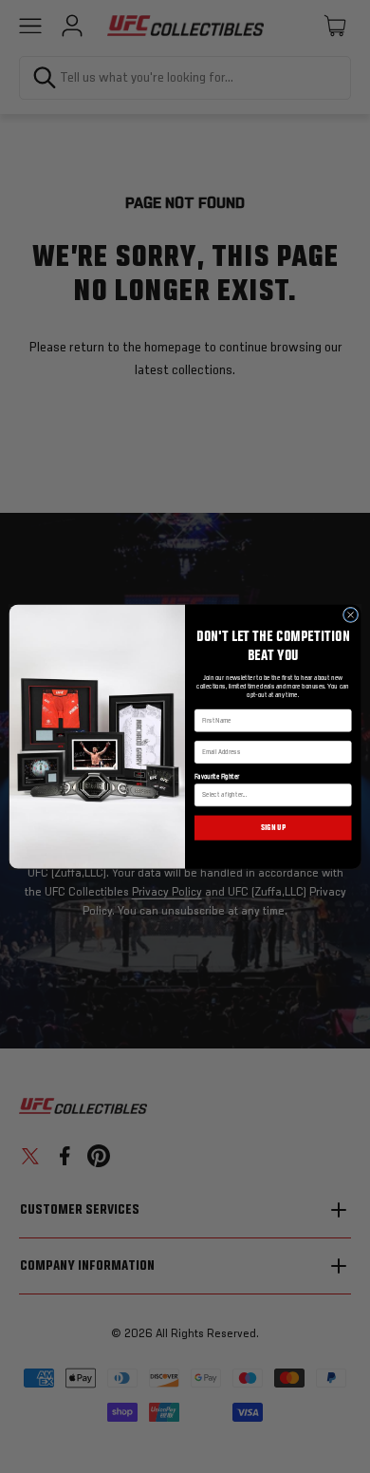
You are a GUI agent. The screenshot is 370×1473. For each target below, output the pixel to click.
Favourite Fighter (217, 777)
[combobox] (270, 795)
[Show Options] (343, 795)
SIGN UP (273, 828)
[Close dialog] (350, 614)
